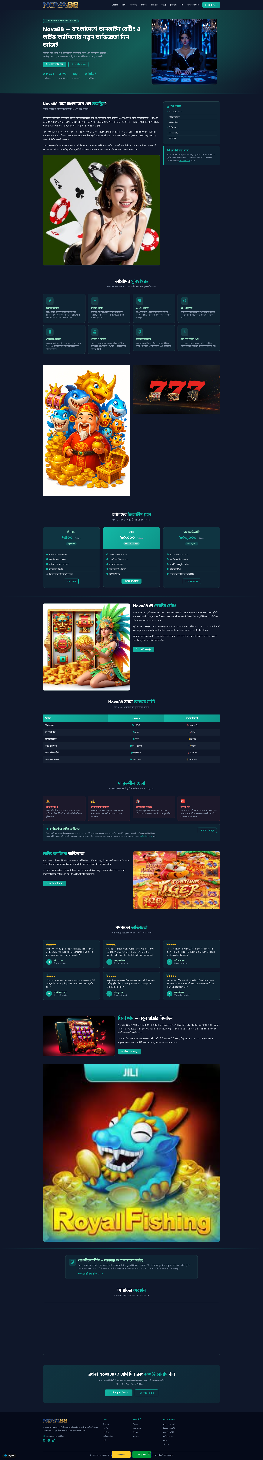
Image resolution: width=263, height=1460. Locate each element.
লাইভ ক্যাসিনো (193, 4)
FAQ (165, 1440)
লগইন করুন (80, 64)
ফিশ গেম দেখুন (131, 1051)
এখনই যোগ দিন (55, 64)
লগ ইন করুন (142, 1454)
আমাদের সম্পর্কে (169, 1424)
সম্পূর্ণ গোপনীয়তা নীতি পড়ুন (89, 1273)
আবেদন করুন (191, 581)
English (115, 4)
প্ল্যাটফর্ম (173, 4)
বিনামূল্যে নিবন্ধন (120, 1392)
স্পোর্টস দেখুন (145, 649)
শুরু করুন (71, 581)
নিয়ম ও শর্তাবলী (169, 1428)
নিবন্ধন (135, 1424)
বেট (182, 4)
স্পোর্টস (144, 4)
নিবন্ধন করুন (211, 5)
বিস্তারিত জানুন (207, 830)
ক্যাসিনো (154, 4)
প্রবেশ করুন (137, 1428)
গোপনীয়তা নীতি (184, 160)
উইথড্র (163, 4)
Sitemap (166, 1444)
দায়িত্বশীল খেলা (146, 836)
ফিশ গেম (133, 4)
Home (124, 4)
